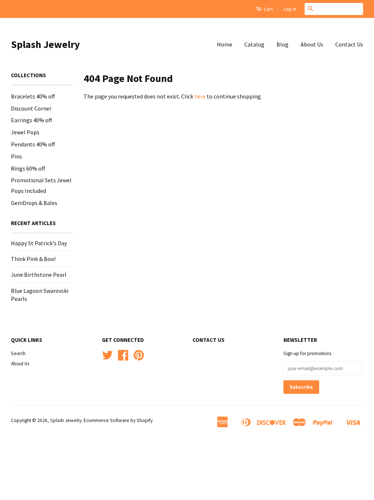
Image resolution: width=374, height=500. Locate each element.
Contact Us (349, 44)
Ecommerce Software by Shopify (118, 420)
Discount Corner (31, 108)
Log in (289, 8)
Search (18, 353)
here (200, 96)
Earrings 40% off (31, 120)
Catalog (254, 44)
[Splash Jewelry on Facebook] (123, 358)
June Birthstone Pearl (38, 274)
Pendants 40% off (33, 144)
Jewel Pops (25, 132)
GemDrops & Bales (34, 202)
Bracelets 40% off (33, 96)
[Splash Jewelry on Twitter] (107, 358)
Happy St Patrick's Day (39, 243)
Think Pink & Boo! (33, 258)
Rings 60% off (28, 168)
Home (224, 44)
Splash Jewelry (45, 44)
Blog (282, 44)
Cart (268, 9)
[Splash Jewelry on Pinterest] (138, 358)
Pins (16, 156)
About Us (312, 44)
